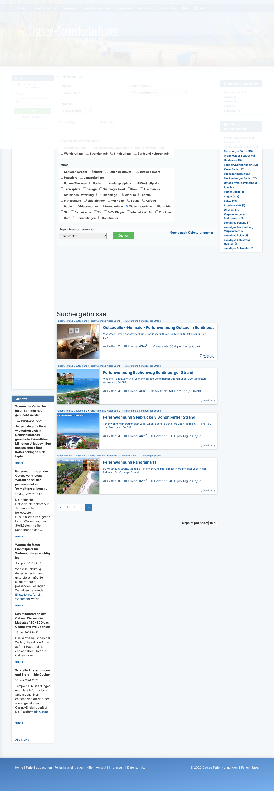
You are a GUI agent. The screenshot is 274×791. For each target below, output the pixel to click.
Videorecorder (87, 206)
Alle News (22, 739)
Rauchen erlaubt (119, 171)
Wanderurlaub (73, 153)
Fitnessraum (72, 200)
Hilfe (89, 767)
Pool (134, 189)
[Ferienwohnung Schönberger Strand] (78, 341)
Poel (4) (229, 187)
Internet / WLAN (141, 212)
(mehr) (19, 462)
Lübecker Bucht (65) (237, 173)
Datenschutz (136, 767)
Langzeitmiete (93, 177)
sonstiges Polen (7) (236, 235)
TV (99, 212)
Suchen (123, 235)
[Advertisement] (33, 195)
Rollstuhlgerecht (148, 171)
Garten (97, 183)
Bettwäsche (82, 212)
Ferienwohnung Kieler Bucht (105, 320)
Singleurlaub (122, 153)
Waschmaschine (140, 206)
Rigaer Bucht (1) (234, 191)
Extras (64, 165)
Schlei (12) (230, 201)
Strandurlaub (98, 153)
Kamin (146, 195)
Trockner (164, 212)
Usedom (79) (232, 210)
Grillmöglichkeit (113, 189)
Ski (65, 212)
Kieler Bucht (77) (234, 169)
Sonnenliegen (86, 218)
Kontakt (100, 767)
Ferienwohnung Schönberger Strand (141, 320)
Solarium (129, 195)
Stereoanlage (113, 206)
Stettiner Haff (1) (234, 205)
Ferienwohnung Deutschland (72, 320)
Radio (67, 206)
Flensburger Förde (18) (238, 151)
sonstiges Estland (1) (237, 222)
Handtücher (109, 218)
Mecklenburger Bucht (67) (240, 178)
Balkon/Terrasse (75, 183)
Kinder (97, 171)
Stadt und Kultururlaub (153, 153)
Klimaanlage (108, 195)
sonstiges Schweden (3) (239, 248)
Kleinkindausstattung (78, 195)
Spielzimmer (96, 200)
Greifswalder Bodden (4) (239, 155)
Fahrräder (165, 206)
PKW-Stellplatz (148, 183)
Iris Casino (41, 711)
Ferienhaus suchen (39, 767)
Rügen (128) (231, 196)
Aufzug (150, 200)
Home (19, 767)
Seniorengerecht (75, 171)
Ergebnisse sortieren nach (77, 229)
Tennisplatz (71, 189)
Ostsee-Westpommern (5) (240, 182)
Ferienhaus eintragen (69, 767)
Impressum (116, 767)
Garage (91, 189)
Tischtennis (151, 189)
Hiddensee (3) (233, 160)
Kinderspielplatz (119, 183)
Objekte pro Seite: (195, 523)
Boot (66, 218)
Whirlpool (117, 200)
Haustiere (70, 177)
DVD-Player (115, 212)
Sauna (135, 200)
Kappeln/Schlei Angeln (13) (241, 164)
